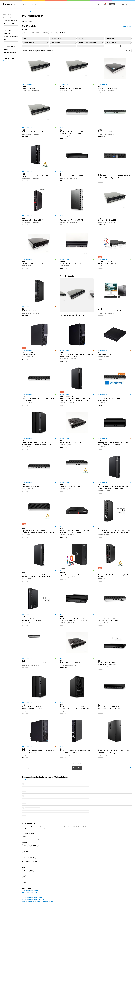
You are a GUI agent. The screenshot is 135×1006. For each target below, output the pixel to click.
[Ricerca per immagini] (99, 4)
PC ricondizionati (9, 43)
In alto (130, 768)
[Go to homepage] (9, 4)
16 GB (25, 32)
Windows (45, 32)
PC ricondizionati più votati (29, 893)
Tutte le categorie (8, 11)
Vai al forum (25, 780)
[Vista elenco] (130, 50)
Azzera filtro (128, 26)
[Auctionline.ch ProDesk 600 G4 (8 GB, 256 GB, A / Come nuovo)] (77, 207)
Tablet (6, 49)
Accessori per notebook (11, 20)
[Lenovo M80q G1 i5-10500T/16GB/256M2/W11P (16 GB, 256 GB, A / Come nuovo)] (39, 606)
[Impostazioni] (105, 4)
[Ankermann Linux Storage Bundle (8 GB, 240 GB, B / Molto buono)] (114, 297)
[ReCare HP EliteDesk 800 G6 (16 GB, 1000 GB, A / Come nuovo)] (114, 207)
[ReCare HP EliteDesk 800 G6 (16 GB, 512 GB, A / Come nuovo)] (77, 75)
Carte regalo (7, 30)
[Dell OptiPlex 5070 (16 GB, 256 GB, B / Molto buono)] (39, 342)
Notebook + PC (7, 17)
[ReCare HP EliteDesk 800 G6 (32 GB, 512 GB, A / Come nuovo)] (77, 650)
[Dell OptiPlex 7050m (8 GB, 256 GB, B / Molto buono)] (39, 297)
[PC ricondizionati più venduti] (77, 295)
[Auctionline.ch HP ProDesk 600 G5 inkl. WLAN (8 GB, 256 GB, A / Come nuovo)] (39, 650)
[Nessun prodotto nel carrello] (130, 4)
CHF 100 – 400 (35, 32)
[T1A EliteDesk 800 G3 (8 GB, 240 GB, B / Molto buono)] (114, 119)
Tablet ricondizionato (10, 53)
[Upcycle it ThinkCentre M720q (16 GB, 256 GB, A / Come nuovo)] (39, 207)
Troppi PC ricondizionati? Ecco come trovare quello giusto (38, 901)
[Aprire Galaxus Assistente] (119, 4)
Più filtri (118, 46)
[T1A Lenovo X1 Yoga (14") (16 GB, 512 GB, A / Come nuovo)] (39, 474)
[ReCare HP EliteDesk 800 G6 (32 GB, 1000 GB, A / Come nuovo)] (39, 119)
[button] (55, 84)
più (51, 829)
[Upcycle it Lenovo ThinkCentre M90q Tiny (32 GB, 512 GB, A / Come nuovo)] (39, 163)
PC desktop (61, 32)
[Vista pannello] (126, 50)
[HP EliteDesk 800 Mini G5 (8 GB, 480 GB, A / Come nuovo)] (114, 251)
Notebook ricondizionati (11, 36)
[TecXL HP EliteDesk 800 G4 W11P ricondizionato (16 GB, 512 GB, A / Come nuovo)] (114, 386)
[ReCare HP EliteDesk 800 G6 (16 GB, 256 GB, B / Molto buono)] (77, 251)
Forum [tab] (30, 21)
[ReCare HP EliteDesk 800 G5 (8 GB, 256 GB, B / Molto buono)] (39, 251)
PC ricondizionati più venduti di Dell (32, 897)
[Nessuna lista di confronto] (123, 4)
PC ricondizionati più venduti (30, 890)
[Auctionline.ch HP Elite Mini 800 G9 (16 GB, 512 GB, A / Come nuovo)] (77, 163)
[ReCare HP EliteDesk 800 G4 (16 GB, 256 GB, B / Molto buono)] (114, 75)
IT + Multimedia (7, 14)
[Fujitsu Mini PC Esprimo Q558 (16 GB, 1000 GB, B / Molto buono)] (77, 562)
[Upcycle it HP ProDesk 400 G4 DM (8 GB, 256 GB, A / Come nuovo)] (77, 474)
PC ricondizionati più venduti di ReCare (33, 895)
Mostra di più (76, 768)
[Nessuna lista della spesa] (127, 4)
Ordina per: (25, 50)
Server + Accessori (9, 46)
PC (5, 40)
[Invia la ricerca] (23, 4)
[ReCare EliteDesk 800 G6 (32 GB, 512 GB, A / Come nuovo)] (39, 75)
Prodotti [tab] (24, 21)
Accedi (112, 4)
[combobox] (32, 50)
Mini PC (53, 32)
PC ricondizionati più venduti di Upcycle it (33, 899)
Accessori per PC (9, 24)
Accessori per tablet (10, 27)
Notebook (7, 33)
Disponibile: (40, 50)
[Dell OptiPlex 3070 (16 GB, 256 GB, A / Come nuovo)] (114, 342)
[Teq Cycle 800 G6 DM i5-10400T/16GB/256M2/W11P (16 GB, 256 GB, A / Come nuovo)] (114, 650)
